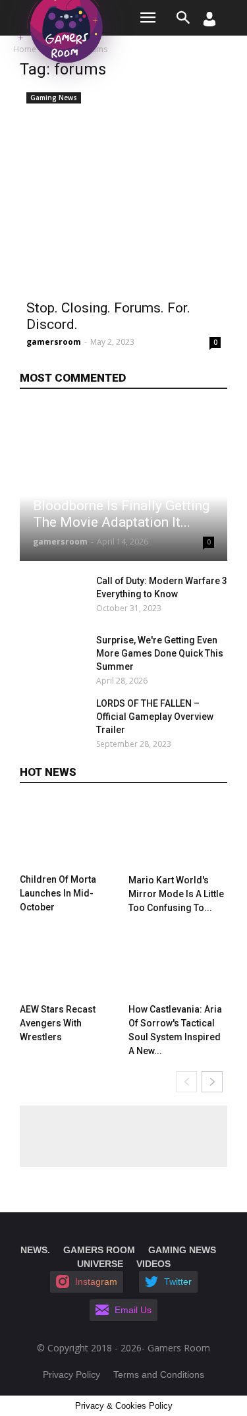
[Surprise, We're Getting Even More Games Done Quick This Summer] (54, 657)
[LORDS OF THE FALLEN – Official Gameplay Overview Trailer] (54, 720)
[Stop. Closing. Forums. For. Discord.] (123, 189)
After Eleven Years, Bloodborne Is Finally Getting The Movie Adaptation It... (121, 505)
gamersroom (53, 341)
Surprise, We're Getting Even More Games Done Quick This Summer (159, 653)
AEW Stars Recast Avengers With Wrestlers (58, 1023)
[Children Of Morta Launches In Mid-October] (69, 834)
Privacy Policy (71, 1374)
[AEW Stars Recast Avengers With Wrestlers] (69, 963)
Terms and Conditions (158, 1374)
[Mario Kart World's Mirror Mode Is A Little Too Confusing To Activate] (177, 834)
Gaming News (53, 97)
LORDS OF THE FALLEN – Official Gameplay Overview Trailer (154, 716)
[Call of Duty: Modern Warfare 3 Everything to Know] (54, 597)
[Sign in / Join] (209, 22)
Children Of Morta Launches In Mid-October (58, 893)
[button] (183, 18)
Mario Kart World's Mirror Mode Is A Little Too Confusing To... (176, 894)
